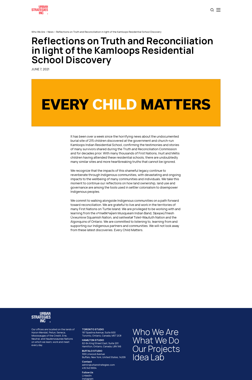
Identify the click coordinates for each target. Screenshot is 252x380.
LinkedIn (87, 375)
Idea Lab (148, 357)
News (51, 31)
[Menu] (218, 10)
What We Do (156, 340)
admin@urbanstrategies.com (98, 364)
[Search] (212, 10)
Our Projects (156, 348)
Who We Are (38, 31)
